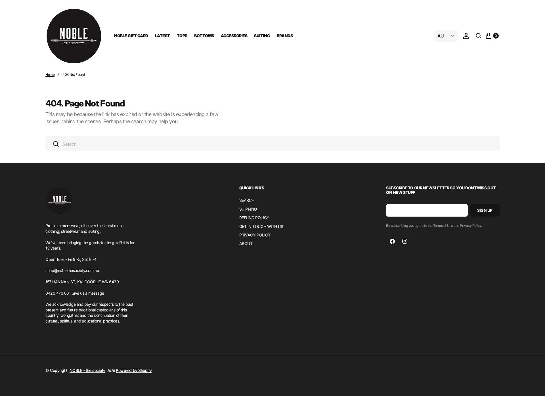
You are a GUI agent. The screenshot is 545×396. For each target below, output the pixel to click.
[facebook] (392, 241)
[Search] (478, 36)
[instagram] (405, 241)
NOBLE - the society (87, 370)
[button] (466, 36)
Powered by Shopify (134, 370)
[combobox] (272, 143)
